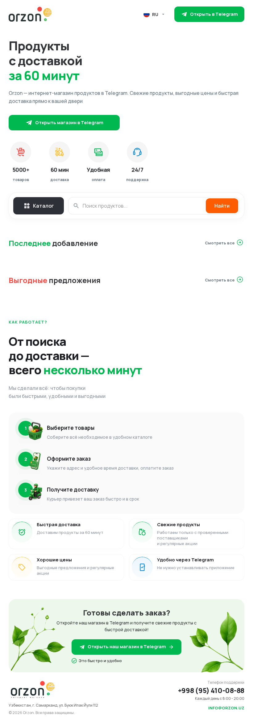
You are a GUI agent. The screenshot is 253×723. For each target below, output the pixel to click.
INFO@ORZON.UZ (226, 708)
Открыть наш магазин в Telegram (127, 646)
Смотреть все (219, 243)
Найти (222, 205)
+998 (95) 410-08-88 (211, 691)
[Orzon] (30, 14)
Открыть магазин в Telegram (69, 122)
